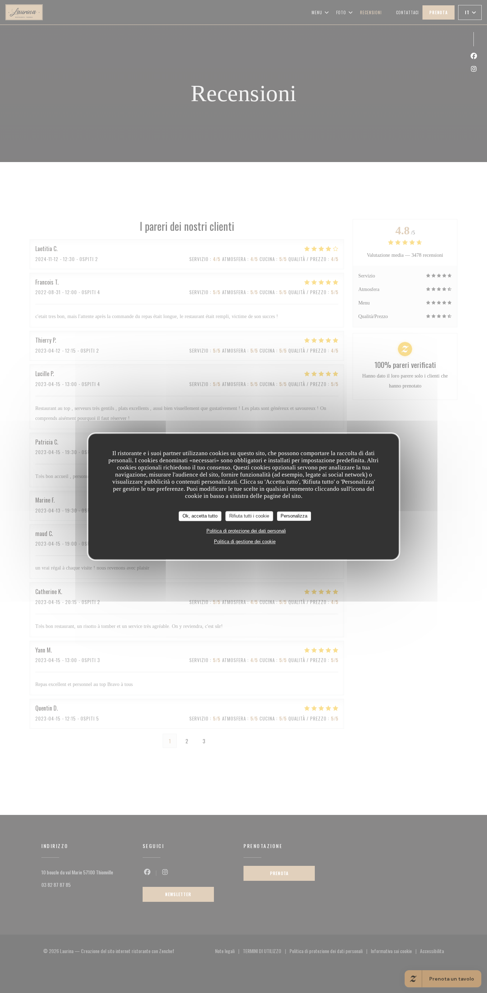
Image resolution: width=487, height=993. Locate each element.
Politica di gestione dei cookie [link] (245, 541)
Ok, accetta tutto (200, 516)
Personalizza (294, 516)
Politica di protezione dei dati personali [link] (246, 531)
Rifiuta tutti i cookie (249, 516)
